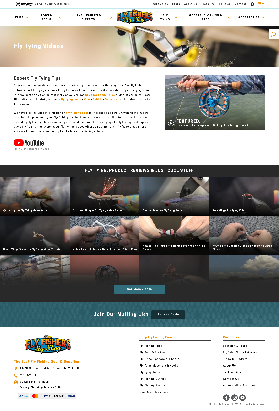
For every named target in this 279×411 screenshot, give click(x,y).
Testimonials (232, 372)
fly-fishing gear (77, 113)
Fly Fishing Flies (151, 346)
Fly (165, 17)
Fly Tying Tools (150, 372)
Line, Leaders (88, 17)
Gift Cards (160, 4)
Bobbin (98, 99)
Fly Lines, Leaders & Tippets (160, 359)
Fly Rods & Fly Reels (153, 352)
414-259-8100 (29, 375)
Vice (87, 99)
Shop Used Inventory (154, 392)
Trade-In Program (235, 359)
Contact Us (231, 379)
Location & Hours (235, 346)
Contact (241, 4)
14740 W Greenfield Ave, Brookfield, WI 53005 (50, 368)
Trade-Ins (208, 4)
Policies (225, 4)
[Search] (274, 34)
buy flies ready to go (100, 95)
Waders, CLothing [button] (205, 17)
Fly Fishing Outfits (153, 379)
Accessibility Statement (240, 385)
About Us (190, 4)
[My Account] (252, 4)
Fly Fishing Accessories (156, 385)
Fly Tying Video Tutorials (240, 352)
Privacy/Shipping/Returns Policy (41, 387)
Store (176, 4)
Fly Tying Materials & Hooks (159, 366)
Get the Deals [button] (168, 314)
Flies (19, 17)
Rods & (46, 17)
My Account (27, 382)
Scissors (111, 99)
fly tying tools (71, 99)
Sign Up (44, 382)
